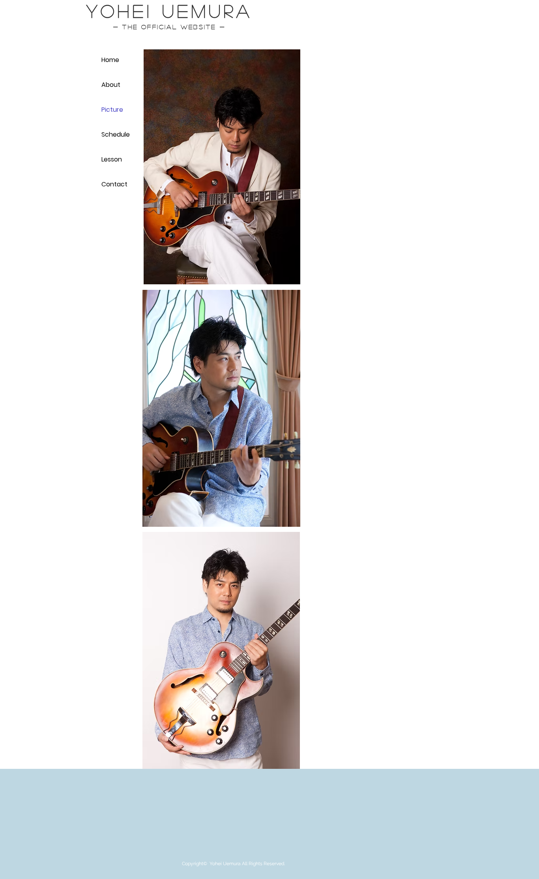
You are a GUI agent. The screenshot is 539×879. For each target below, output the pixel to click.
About (110, 84)
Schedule (115, 134)
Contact (114, 184)
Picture (112, 109)
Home (110, 59)
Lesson (111, 159)
